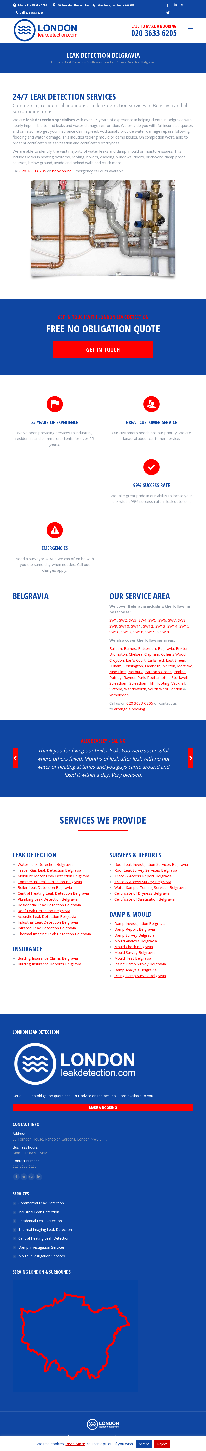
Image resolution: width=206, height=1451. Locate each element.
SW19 (150, 631)
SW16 (114, 631)
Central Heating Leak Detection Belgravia (53, 893)
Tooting (162, 683)
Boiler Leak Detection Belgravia (45, 887)
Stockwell (180, 677)
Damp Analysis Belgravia (135, 969)
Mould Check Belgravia (133, 946)
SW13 (160, 626)
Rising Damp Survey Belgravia (140, 963)
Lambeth (152, 665)
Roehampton (158, 677)
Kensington (133, 665)
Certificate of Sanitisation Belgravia (144, 899)
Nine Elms (117, 671)
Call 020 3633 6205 (31, 12)
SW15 (184, 626)
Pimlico (180, 671)
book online (62, 171)
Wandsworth (135, 689)
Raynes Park (134, 677)
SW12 (148, 626)
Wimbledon (119, 694)
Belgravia (166, 648)
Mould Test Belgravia (132, 958)
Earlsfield (156, 660)
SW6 (162, 620)
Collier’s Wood (173, 654)
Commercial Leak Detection (41, 1203)
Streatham (118, 683)
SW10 (124, 626)
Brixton (182, 648)
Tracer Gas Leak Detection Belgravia (49, 870)
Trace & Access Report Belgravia (143, 875)
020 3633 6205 (32, 171)
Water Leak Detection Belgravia (45, 864)
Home (55, 62)
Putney (115, 677)
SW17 (126, 631)
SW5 (152, 620)
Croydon (116, 660)
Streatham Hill (141, 683)
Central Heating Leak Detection (43, 1238)
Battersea (147, 648)
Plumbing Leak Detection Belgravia (48, 899)
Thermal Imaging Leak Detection (45, 1229)
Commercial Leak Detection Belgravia (50, 881)
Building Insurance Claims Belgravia (48, 958)
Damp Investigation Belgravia (139, 923)
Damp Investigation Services (41, 1247)
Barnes (130, 648)
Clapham (151, 654)
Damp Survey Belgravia (134, 935)
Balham (115, 648)
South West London (165, 689)
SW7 (172, 620)
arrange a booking (129, 708)
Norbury (135, 671)
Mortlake (184, 665)
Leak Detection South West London (90, 62)
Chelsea (135, 654)
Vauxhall (178, 683)
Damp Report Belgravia (134, 929)
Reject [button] (162, 1444)
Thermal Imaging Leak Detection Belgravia (54, 933)
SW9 (113, 626)
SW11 (136, 626)
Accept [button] (144, 1444)
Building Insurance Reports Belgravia (49, 963)
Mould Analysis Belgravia (135, 940)
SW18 (138, 631)
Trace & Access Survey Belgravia (142, 881)
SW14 (172, 626)
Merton (168, 665)
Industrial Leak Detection (38, 1212)
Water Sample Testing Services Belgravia (150, 887)
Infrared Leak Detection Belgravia (47, 927)
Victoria (115, 689)
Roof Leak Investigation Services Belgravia (151, 864)
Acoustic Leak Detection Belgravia (47, 916)
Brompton (118, 654)
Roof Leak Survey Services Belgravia (145, 870)
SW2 (122, 620)
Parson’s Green (158, 671)
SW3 (133, 620)
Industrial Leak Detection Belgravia (48, 922)
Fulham (115, 665)
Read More (75, 1443)
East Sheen (175, 660)
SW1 (113, 620)
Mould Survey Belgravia (134, 952)
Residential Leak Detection (40, 1220)
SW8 (182, 620)
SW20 (165, 631)
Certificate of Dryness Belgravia (142, 893)
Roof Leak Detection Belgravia (44, 910)
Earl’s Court (136, 660)
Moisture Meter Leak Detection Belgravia (53, 875)
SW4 (142, 620)
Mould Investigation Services (41, 1256)
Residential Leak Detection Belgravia (49, 904)
